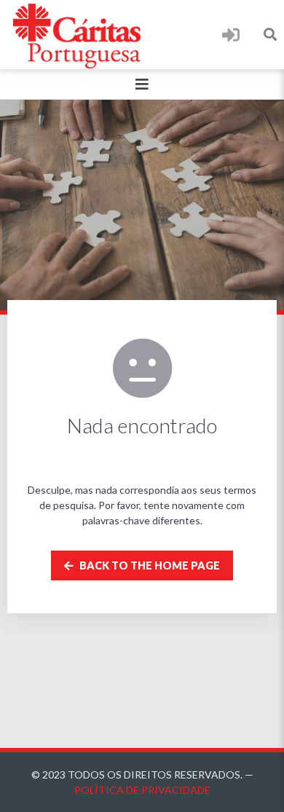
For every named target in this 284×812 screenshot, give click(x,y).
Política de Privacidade (142, 790)
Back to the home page (148, 565)
